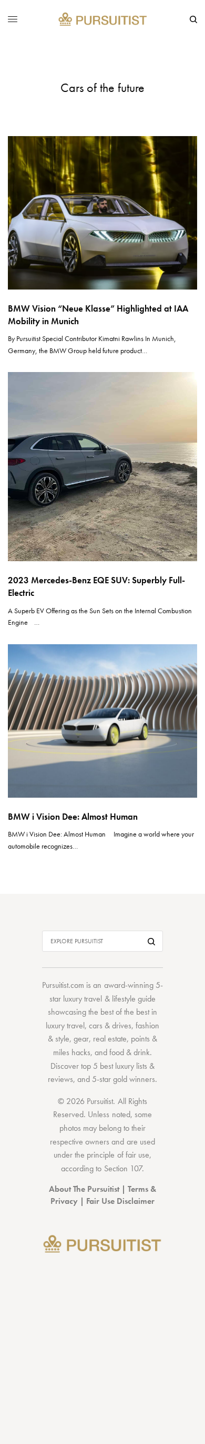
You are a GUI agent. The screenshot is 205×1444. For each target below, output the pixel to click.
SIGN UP (102, 775)
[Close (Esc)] (184, 657)
